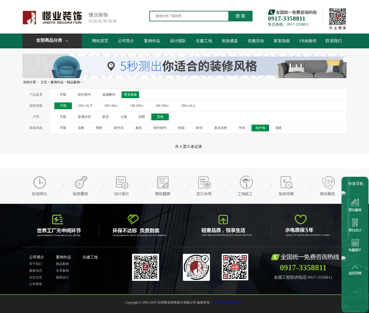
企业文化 (35, 277)
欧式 (199, 128)
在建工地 (204, 41)
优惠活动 (256, 41)
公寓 (123, 117)
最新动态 (35, 270)
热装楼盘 (230, 41)
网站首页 (100, 41)
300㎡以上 (188, 106)
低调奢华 (108, 94)
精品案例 (73, 82)
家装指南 (282, 41)
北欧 (81, 128)
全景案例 (62, 270)
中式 (242, 128)
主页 (44, 82)
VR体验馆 (308, 41)
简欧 (99, 128)
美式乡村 (220, 128)
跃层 (105, 117)
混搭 (278, 128)
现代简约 (84, 94)
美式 (138, 128)
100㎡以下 (85, 106)
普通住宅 (84, 117)
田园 (181, 128)
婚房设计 (62, 277)
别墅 (142, 117)
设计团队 (178, 41)
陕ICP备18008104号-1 (228, 302)
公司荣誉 (35, 284)
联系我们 (334, 41)
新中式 (119, 128)
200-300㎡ (163, 106)
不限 (63, 94)
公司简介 (126, 41)
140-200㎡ (137, 106)
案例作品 (152, 41)
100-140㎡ (111, 106)
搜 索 (240, 16)
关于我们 (35, 264)
